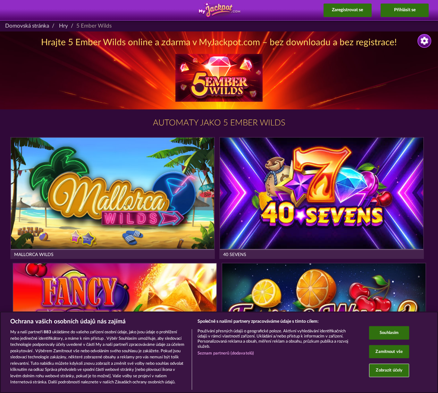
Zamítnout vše (389, 351)
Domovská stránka (27, 26)
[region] (219, 352)
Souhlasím (389, 333)
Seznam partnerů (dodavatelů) (226, 353)
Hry (63, 26)
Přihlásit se (405, 10)
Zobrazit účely (389, 370)
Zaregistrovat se (347, 10)
